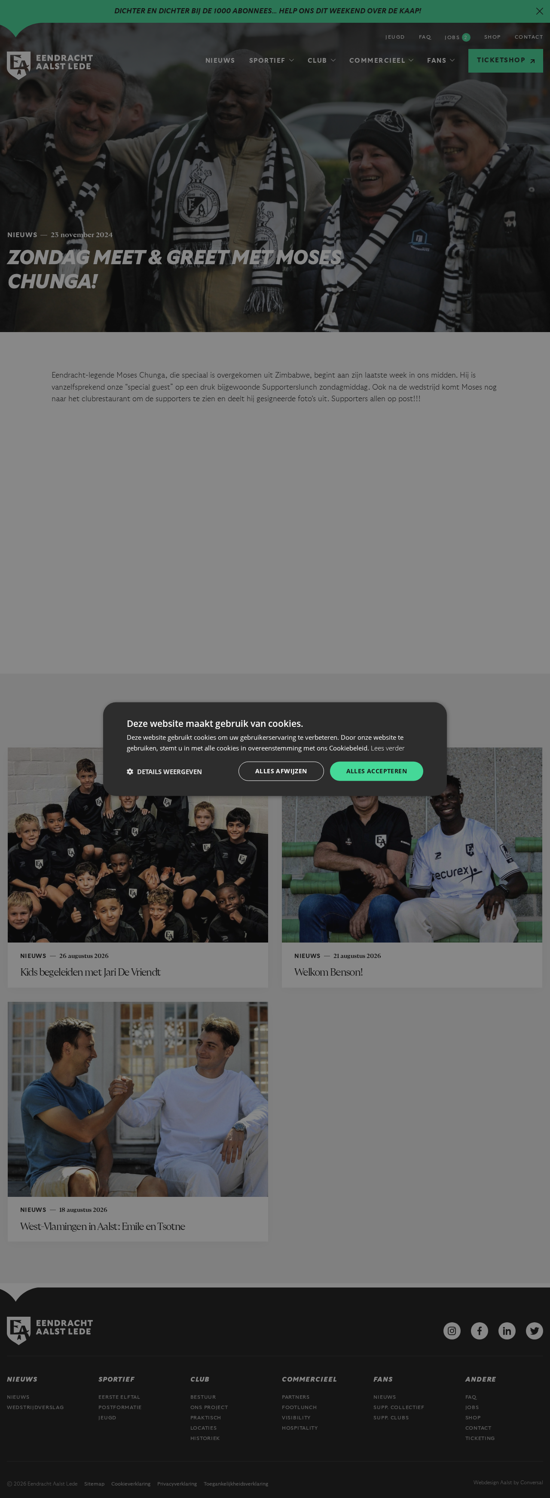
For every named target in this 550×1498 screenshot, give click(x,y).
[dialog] (275, 749)
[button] (164, 771)
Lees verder (388, 747)
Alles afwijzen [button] (281, 771)
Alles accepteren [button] (376, 771)
